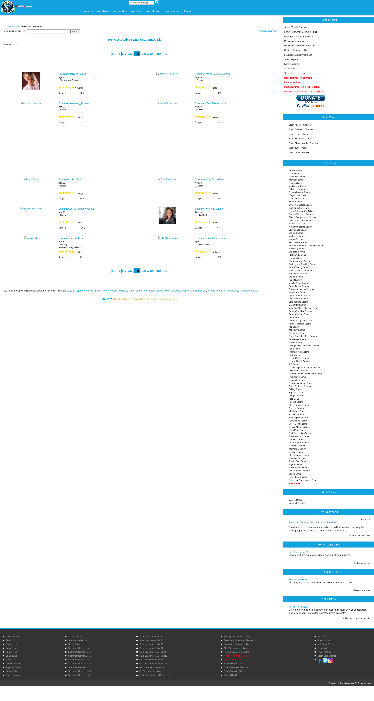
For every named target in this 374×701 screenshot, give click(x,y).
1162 (143, 54)
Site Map (321, 636)
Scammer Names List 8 (79, 675)
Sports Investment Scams (301, 383)
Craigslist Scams (297, 251)
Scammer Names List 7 (79, 671)
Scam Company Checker (301, 129)
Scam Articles (324, 640)
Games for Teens (297, 503)
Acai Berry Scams (297, 223)
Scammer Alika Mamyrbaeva (210, 238)
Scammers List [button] (120, 11)
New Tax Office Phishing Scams (304, 308)
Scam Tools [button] (136, 11)
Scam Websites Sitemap (236, 667)
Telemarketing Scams (299, 351)
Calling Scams (295, 389)
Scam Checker (153, 11)
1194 (152, 54)
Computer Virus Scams (300, 261)
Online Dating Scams (299, 286)
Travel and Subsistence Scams (303, 480)
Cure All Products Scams (301, 220)
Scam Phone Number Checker (303, 143)
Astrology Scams (297, 330)
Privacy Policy (324, 652)
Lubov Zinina (156, 290)
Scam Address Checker (300, 125)
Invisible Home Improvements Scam (306, 245)
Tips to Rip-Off (231, 675)
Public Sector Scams (299, 467)
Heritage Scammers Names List (154, 675)
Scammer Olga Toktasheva (209, 179)
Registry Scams (296, 392)
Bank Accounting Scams (300, 433)
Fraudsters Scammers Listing (238, 644)
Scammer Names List (78, 648)
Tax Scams (294, 317)
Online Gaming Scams (299, 314)
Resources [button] (88, 11)
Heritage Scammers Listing (237, 636)
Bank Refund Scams (298, 302)
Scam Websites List (233, 663)
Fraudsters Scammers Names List (240, 640)
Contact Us (11, 644)
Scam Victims (12, 671)
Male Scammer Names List (152, 652)
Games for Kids (296, 500)
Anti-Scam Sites (325, 644)
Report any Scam (292, 82)
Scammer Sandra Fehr (70, 238)
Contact (187, 11)
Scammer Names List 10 (151, 640)
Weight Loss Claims (298, 195)
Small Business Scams (300, 386)
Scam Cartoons (291, 64)
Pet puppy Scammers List (296, 41)
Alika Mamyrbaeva (248, 290)
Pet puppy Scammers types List (299, 45)
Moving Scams (296, 239)
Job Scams (294, 327)
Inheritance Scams (298, 411)
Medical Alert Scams (298, 186)
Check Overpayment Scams (302, 217)
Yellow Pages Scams (299, 358)
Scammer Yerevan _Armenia (74, 103)
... (146, 53)
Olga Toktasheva (172, 290)
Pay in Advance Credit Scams (303, 211)
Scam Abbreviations (77, 640)
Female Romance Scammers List (300, 32)
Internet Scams (296, 179)
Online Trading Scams (299, 267)
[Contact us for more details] (356, 618)
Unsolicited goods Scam (300, 320)
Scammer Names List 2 (79, 652)
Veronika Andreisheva (95, 290)
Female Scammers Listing (236, 652)
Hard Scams (295, 399)
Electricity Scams (297, 380)
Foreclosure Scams (298, 420)
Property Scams (296, 414)
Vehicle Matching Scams (300, 427)
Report (107, 299)
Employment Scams (298, 273)
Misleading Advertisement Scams (305, 367)
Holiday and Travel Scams (301, 270)
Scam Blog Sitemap (326, 656)
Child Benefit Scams (298, 370)
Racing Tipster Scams (299, 470)
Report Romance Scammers (298, 78)
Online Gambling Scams (300, 311)
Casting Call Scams (298, 230)
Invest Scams (295, 201)
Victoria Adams (215, 290)
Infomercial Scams (298, 448)
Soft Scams (294, 348)
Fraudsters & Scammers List (298, 55)
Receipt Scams (296, 402)
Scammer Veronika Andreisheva (212, 74)
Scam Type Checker (298, 147)
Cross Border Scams (299, 442)
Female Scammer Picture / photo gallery (303, 91)
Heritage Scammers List (296, 50)
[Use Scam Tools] (361, 590)
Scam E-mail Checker (299, 134)
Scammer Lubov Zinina (71, 179)
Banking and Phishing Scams (303, 264)
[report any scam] (304, 101)
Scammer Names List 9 (150, 636)
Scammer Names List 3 (79, 656)
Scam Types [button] (102, 11)
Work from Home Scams (300, 226)
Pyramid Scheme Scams (301, 214)
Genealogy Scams (297, 339)
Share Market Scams (299, 436)
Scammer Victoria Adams (209, 208)
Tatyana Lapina (75, 290)
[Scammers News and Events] (359, 535)
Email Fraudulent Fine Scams (303, 336)
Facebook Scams (297, 176)
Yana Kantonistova (138, 290)
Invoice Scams (296, 452)
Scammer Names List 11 (151, 644)
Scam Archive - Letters (295, 73)
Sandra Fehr (230, 290)
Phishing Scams (296, 183)
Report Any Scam (232, 659)
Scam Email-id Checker (300, 138)
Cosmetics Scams (297, 333)
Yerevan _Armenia (117, 290)
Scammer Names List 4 (79, 659)
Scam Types (12, 648)
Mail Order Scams (297, 305)
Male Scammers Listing (235, 648)
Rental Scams (295, 280)
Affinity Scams (295, 342)
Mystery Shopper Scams (300, 205)
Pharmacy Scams (297, 377)
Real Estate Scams (298, 242)
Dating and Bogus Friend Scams (304, 345)
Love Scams (295, 173)
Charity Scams (296, 276)
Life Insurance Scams (299, 455)
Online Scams (13, 26)
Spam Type (11, 652)
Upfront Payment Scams (300, 295)
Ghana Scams (295, 170)
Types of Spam (13, 667)
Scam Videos (290, 68)
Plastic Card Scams (298, 461)
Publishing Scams (297, 248)
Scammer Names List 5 (79, 663)
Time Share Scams (298, 477)
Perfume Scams (296, 258)
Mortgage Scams (297, 458)
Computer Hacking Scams (301, 289)
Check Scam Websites (300, 152)
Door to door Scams (298, 298)
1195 (159, 54)
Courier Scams (296, 439)
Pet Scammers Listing (150, 671)
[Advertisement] (140, 151)
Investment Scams (298, 292)
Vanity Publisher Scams (300, 323)
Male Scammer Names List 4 (153, 663)
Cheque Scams (296, 395)
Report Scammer (172, 11)
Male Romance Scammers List (299, 36)
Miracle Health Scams (299, 361)
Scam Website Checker (295, 27)
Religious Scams (297, 189)
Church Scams (296, 233)
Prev (114, 54)
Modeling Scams (297, 236)
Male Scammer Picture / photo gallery (302, 87)
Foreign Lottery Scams (299, 192)
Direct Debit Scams (298, 423)
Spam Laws (11, 656)
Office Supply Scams (299, 405)
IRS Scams (294, 364)
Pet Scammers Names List (152, 667)
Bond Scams (295, 474)
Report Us (11, 659)
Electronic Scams (297, 445)
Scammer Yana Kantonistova (210, 103)
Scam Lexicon (75, 636)
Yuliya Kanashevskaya (194, 290)
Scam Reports (291, 59)
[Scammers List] (362, 563)
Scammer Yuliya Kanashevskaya (76, 208)
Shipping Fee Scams (298, 417)
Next (166, 54)
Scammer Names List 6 (79, 667)
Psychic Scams (296, 464)
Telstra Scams (295, 355)
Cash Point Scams (298, 430)
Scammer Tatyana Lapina (72, 74)
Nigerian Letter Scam (299, 208)
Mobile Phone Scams (299, 283)
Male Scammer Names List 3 (153, 659)
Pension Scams (296, 408)
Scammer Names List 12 (151, 648)
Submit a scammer (268, 31)
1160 (130, 54)
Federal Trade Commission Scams (305, 373)
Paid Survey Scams (298, 255)
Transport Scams (297, 198)
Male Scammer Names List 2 (153, 656)
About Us (10, 640)
